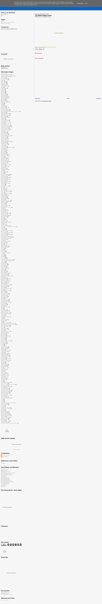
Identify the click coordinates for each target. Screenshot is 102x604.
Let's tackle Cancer (5, 252)
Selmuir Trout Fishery (5, 360)
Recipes (2, 330)
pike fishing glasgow (5, 325)
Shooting (3, 362)
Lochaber (3, 262)
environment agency (5, 161)
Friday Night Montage (5, 193)
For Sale (2, 188)
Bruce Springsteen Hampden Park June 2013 (10, 111)
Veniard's (3, 405)
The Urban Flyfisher (5, 483)
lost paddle (3, 266)
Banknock (3, 93)
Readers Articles (4, 329)
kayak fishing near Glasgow (6, 237)
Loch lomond (3, 258)
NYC (2, 307)
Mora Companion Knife (5, 284)
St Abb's (2, 371)
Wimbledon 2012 (4, 418)
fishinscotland (4, 178)
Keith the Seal (4, 239)
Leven (2, 253)
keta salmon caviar (5, 241)
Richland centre (4, 333)
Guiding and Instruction (5, 23)
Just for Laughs (4, 233)
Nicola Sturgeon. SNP (5, 302)
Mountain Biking (4, 286)
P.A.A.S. (2, 315)
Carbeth (2, 124)
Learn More (80, 3)
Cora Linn (3, 139)
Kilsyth (2, 244)
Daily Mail (3, 149)
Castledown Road (4, 127)
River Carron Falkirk (5, 336)
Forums (2, 192)
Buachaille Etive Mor (5, 114)
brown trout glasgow (5, 109)
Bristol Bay (3, 106)
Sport (2, 370)
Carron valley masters (5, 125)
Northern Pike (4, 305)
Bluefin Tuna (3, 100)
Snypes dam (3, 366)
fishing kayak (3, 176)
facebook (3, 167)
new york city (3, 295)
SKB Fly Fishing (4, 364)
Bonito (2, 102)
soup (2, 367)
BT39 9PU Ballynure (5, 113)
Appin (2, 87)
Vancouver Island (4, 404)
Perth (2, 318)
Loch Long (3, 261)
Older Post (98, 98)
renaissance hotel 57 (5, 331)
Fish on (2, 172)
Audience (3, 91)
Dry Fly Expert (4, 471)
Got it (86, 3)
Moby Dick (3, 283)
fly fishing (3, 182)
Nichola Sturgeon (4, 300)
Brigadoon (3, 105)
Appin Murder (3, 88)
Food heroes (3, 187)
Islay (2, 223)
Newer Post (37, 98)
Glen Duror (3, 204)
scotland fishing (4, 351)
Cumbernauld (4, 146)
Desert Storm (3, 153)
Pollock (2, 327)
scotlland (3, 352)
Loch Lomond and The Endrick (7, 259)
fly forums (3, 184)
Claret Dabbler (4, 132)
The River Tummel (4, 389)
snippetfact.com (4, 365)
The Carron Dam (4, 383)
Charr (2, 130)
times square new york (5, 395)
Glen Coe (3, 203)
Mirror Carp (3, 281)
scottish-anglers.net (5, 356)
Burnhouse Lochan (5, 115)
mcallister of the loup (5, 278)
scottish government (5, 355)
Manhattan (3, 272)
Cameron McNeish (5, 120)
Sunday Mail (3, 379)
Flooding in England (5, 181)
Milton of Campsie (4, 280)
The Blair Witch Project (5, 382)
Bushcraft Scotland (5, 117)
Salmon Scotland (4, 347)
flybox (2, 186)
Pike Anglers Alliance (5, 322)
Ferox (2, 170)
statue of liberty (4, 373)
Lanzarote (3, 247)
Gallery (2, 462)
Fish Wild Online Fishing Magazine (8, 472)
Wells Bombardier (4, 411)
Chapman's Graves (5, 129)
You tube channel (4, 422)
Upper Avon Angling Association (7, 402)
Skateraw (3, 363)
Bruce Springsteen (5, 110)
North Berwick (4, 304)
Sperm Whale (3, 368)
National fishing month (5, 290)
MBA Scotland (4, 277)
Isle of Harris (3, 224)
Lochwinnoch (3, 263)
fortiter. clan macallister (5, 191)
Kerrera (2, 240)
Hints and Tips (4, 216)
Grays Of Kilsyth (4, 475)
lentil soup (3, 251)
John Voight (3, 229)
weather (2, 409)
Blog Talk (3, 99)
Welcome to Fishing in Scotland (7, 22)
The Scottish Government (6, 390)
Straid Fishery (4, 377)
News (2, 298)
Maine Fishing (4, 271)
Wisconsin (3, 420)
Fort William (3, 189)
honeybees (3, 218)
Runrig (2, 344)
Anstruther (3, 85)
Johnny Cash (3, 231)
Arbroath (2, 89)
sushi (2, 380)
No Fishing (3, 303)
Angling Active (4, 84)
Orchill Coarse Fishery (5, 312)
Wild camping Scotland (5, 415)
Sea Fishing (3, 357)
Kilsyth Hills (3, 245)
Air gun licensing (4, 79)
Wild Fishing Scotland (5, 592)
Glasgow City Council (5, 201)
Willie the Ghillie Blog (5, 417)
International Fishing (5, 221)
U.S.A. (2, 401)
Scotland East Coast (5, 350)
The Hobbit (3, 387)
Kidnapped (3, 242)
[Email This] (35, 49)
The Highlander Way (5, 482)
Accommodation (4, 78)
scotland (2, 349)
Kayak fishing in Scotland (6, 236)
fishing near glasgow (5, 177)
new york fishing (4, 296)
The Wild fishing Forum (42, 47)
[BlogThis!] (37, 49)
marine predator (4, 274)
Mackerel (3, 269)
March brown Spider (5, 273)
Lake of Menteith (4, 246)
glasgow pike (3, 202)
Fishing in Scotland (6, 455)
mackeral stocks (4, 268)
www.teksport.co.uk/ (5, 421)
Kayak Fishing (4, 235)
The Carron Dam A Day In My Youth (8, 384)
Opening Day (3, 311)
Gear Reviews (4, 197)
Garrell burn (3, 196)
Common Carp (4, 136)
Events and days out (5, 164)
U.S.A (2, 400)
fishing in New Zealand (5, 174)
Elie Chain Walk (4, 160)
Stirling (2, 374)
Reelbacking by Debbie (6, 479)
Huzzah (2, 219)
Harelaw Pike (3, 212)
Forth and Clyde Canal (5, 190)
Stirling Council (4, 375)
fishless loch (3, 180)
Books (2, 103)
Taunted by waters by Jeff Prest (7, 481)
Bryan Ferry (3, 112)
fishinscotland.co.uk (4, 14)
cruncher (3, 145)
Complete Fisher (4, 593)
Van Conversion (4, 403)
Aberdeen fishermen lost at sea (7, 75)
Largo (2, 249)
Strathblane (3, 378)
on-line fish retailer (5, 310)
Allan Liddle (3, 82)
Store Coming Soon (5, 599)
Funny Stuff (3, 194)
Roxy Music (3, 343)
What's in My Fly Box (5, 414)
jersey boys (3, 228)
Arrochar (2, 90)
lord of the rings (4, 264)
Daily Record (3, 150)
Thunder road (3, 394)
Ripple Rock (3, 335)
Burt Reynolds (4, 116)
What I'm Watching (4, 413)
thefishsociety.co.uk (5, 392)
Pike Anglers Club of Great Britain (7, 323)
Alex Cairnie (3, 81)
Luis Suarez (3, 267)
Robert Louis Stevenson (6, 340)
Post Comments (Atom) (46, 101)
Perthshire (3, 320)
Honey (2, 217)
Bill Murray (3, 98)
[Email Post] (43, 49)
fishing (2, 173)
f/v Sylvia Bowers (4, 166)
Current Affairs (4, 148)
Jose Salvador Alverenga (6, 232)
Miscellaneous (4, 282)
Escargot (3, 163)
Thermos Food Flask (5, 393)
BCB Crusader (4, 95)
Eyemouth (3, 165)
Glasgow (3, 199)
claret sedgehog (4, 133)
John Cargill (3, 476)
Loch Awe (3, 254)
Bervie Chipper (4, 97)
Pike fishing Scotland (5, 326)
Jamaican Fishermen (5, 225)
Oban (2, 308)
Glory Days (3, 206)
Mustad (2, 289)
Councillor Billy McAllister (6, 141)
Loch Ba (2, 255)
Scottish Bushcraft (4, 353)
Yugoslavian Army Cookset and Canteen (9, 423)
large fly (2, 248)
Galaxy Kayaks (4, 195)
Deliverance (3, 152)
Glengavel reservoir (5, 205)
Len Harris (3, 250)
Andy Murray (3, 83)
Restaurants (3, 332)
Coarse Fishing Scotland (6, 135)
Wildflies (2, 486)
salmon (2, 345)
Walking (2, 406)
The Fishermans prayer (5, 386)
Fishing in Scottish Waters (6, 473)
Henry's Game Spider (5, 215)
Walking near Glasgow (5, 407)
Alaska (2, 80)
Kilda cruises (3, 243)
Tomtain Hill (3, 396)
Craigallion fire (4, 143)
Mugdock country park (5, 288)
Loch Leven (3, 257)
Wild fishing (3, 416)
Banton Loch (3, 94)
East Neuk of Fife (4, 158)
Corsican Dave (4, 140)
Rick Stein (3, 334)
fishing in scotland (4, 175)
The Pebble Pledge (5, 388)
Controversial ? (4, 138)
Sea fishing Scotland (5, 358)
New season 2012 (4, 294)
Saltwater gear (4, 348)
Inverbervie (3, 222)
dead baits (3, 151)
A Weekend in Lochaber (6, 74)
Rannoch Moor (4, 328)
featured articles (4, 169)
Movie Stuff (3, 287)
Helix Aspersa (4, 214)
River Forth (3, 337)
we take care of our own (6, 408)
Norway (2, 306)
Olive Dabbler (4, 309)
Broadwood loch (4, 107)
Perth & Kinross (4, 319)
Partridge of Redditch (5, 316)
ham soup (3, 209)
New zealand (3, 297)
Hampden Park (4, 210)
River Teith (3, 339)
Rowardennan (4, 342)
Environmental (4, 162)
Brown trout (3, 108)
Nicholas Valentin (4, 301)
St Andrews (3, 372)
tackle (2, 381)
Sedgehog (3, 359)
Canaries (3, 122)
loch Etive (3, 256)
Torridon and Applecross (6, 397)
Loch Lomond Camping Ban (6, 260)
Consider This (4, 137)
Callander (3, 119)
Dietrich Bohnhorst (5, 154)
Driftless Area (3, 155)
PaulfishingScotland (5, 477)
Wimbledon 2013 (4, 419)
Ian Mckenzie (3, 220)
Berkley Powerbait (4, 96)
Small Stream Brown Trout (6, 480)
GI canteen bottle (4, 198)
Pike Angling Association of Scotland (8, 324)
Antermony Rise (4, 470)
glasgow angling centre (5, 200)
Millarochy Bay (4, 279)
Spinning (3, 369)
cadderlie (3, 118)
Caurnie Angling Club (5, 128)
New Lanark (3, 292)
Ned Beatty (3, 291)
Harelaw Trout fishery (5, 213)
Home (68, 98)
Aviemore (3, 92)
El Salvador (3, 159)
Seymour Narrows (4, 361)
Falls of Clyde (3, 168)
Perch (2, 317)
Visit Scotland (3, 485)
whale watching (4, 412)
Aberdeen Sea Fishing (5, 76)
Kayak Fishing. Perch (5, 238)
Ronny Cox (3, 341)
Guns (2, 208)
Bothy (2, 104)
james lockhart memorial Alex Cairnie (8, 226)
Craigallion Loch (4, 144)
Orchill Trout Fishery (5, 313)
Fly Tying (3, 185)
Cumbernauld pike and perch (7, 147)
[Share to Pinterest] (41, 49)
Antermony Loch (4, 86)
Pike (2, 321)
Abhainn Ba (3, 77)
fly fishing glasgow (4, 183)
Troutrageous (3, 484)
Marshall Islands (4, 275)
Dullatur (2, 156)
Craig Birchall (3, 142)
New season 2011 (4, 293)
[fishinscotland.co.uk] (1, 15)
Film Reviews (3, 171)
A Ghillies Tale (4, 469)
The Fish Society (4, 385)
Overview (3, 314)
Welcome (3, 410)
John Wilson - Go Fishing (6, 230)
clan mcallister (4, 131)
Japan (2, 227)
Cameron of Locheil (5, 121)
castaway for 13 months (6, 126)
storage (2, 376)
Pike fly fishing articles (5, 478)
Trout (2, 399)
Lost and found (4, 265)
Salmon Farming (4, 346)
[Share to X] (38, 49)
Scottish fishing (4, 354)
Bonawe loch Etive (5, 101)
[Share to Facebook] (40, 49)
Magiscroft (3, 270)
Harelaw (2, 211)
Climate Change (4, 134)
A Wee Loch (3, 73)
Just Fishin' (3, 463)
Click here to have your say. (6, 594)
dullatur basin (3, 157)
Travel (2, 398)
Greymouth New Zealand (6, 207)
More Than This (4, 285)
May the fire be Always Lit (6, 276)
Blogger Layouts (16, 449)
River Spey (3, 338)
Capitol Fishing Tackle (5, 123)
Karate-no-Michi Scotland (6, 234)
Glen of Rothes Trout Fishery (7, 474)
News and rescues (5, 299)
